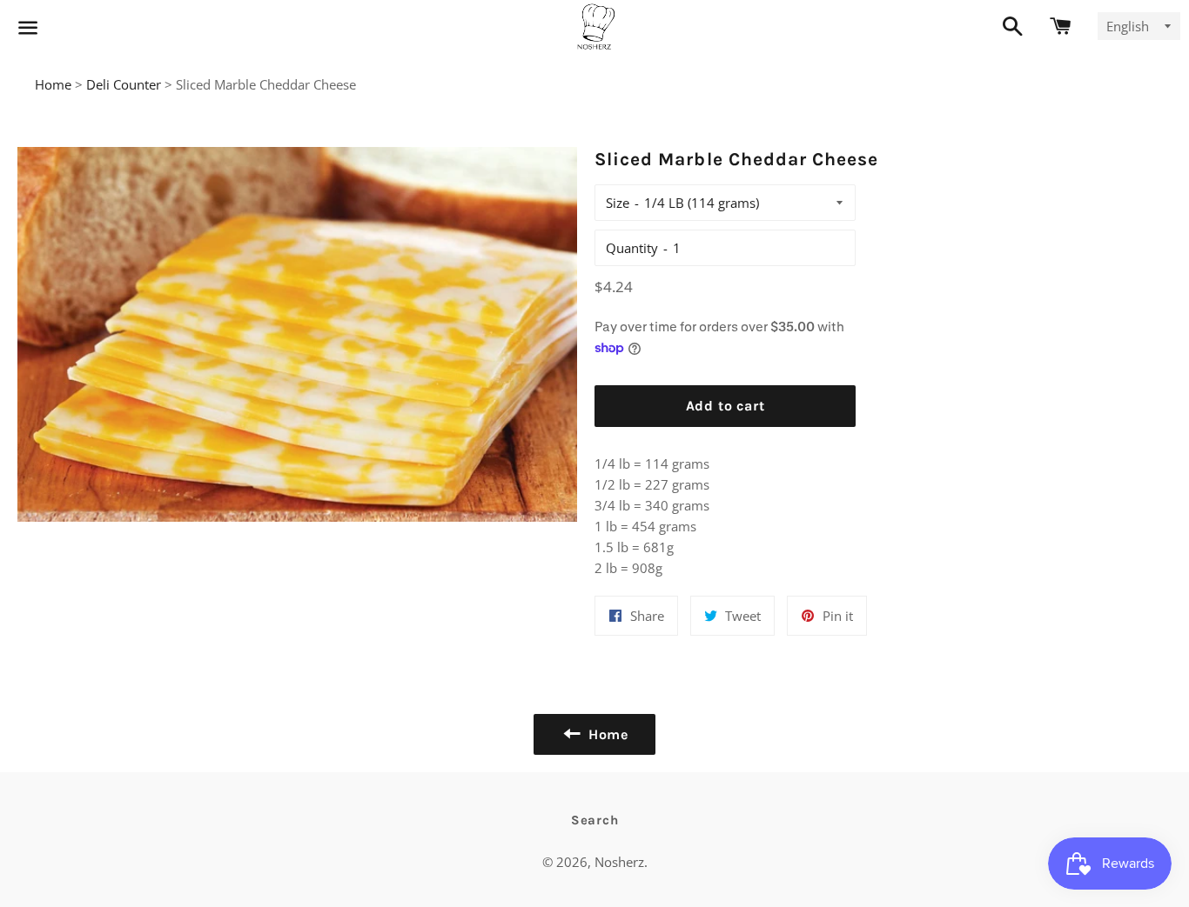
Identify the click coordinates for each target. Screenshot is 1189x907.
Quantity (632, 248)
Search (595, 820)
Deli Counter (123, 84)
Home (53, 84)
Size (617, 202)
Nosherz (619, 861)
